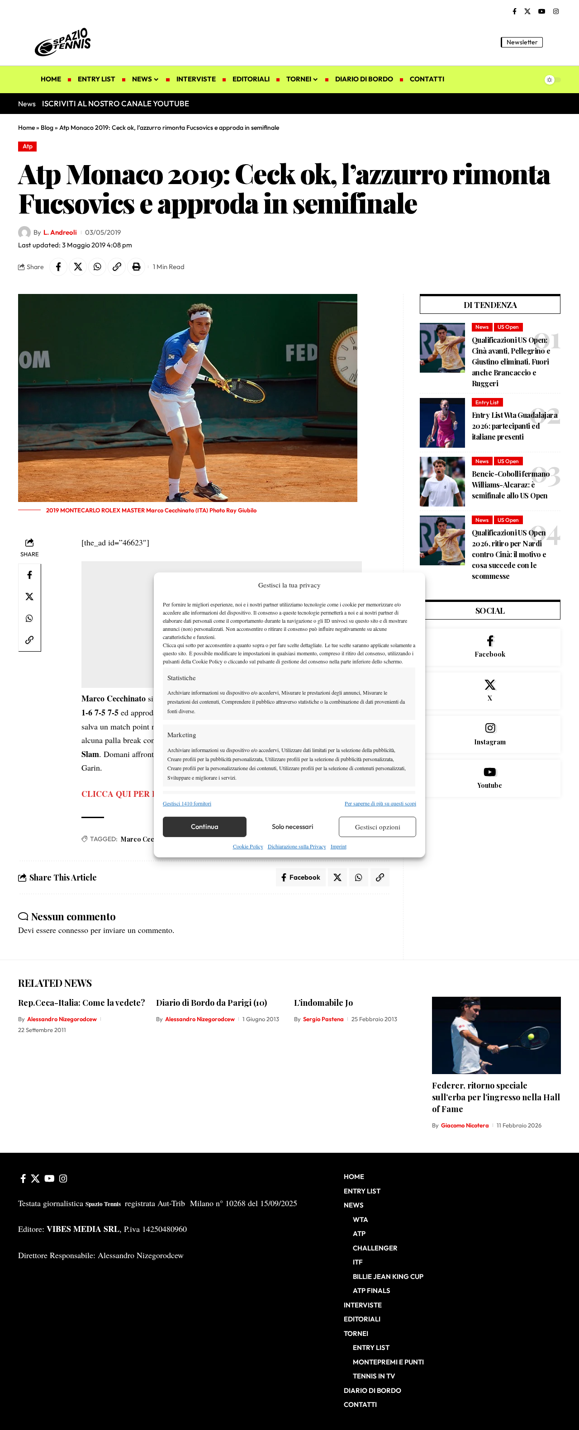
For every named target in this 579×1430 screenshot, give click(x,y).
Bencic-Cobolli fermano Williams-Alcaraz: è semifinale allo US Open (511, 484)
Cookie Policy (248, 846)
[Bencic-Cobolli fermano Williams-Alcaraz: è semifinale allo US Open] (442, 482)
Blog (47, 127)
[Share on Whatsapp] (97, 267)
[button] (554, 42)
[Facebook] (514, 11)
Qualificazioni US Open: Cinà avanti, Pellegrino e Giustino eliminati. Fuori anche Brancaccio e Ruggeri (511, 361)
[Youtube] (490, 778)
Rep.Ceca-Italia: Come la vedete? (81, 1002)
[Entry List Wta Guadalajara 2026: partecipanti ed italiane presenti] (442, 423)
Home (26, 127)
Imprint (338, 846)
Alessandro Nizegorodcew (62, 1019)
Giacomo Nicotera (465, 1125)
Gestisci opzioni (377, 826)
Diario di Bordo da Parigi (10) (211, 1002)
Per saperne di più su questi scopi (380, 802)
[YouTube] (542, 11)
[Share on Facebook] (58, 267)
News (482, 326)
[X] (527, 11)
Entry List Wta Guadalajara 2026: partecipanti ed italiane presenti (514, 425)
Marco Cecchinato (149, 839)
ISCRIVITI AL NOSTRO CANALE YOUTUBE (115, 103)
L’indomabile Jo (323, 1002)
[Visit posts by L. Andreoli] (24, 232)
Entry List (487, 402)
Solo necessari (292, 826)
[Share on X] (78, 267)
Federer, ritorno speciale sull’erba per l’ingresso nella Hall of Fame (496, 1097)
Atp (28, 146)
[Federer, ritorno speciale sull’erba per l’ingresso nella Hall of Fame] (496, 1035)
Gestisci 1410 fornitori (187, 802)
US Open (508, 326)
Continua (204, 826)
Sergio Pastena (323, 1019)
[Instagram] (556, 11)
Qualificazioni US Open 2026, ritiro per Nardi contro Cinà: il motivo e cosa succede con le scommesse (509, 554)
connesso (73, 929)
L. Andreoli (60, 232)
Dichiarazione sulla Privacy (297, 846)
